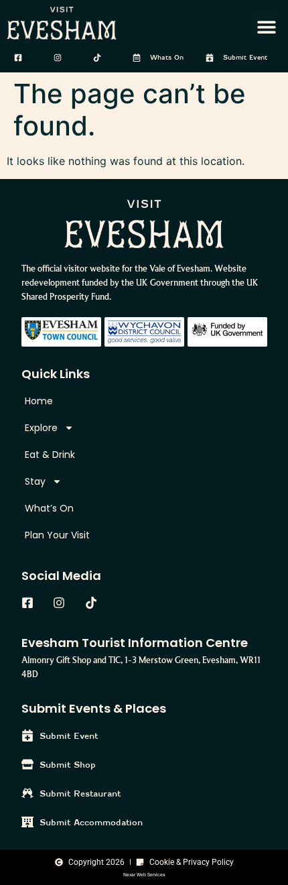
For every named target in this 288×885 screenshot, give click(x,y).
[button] (266, 26)
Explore (41, 427)
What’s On (49, 508)
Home (39, 401)
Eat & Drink (50, 454)
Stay (35, 481)
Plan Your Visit (57, 535)
